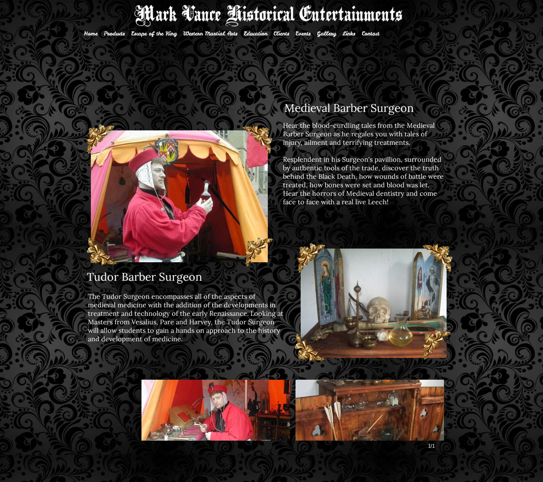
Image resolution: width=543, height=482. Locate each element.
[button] (215, 410)
